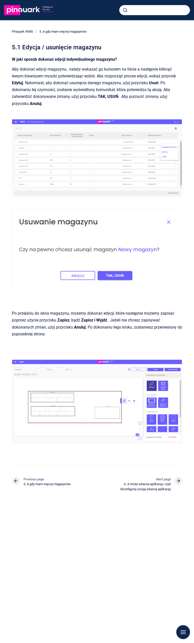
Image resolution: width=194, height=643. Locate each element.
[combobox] (154, 10)
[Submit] (125, 10)
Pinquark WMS (22, 31)
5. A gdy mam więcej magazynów (63, 31)
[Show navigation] (183, 632)
